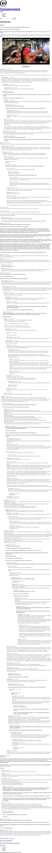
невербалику (8, 27)
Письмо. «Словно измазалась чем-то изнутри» (10, 843)
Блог (4, 15)
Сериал (4, 16)
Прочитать (6, 159)
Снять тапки (2, 845)
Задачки (4, 840)
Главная (4, 13)
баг (11, 158)
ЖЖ (0, 840)
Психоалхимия (10, 9)
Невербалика (9, 840)
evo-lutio (12, 838)
